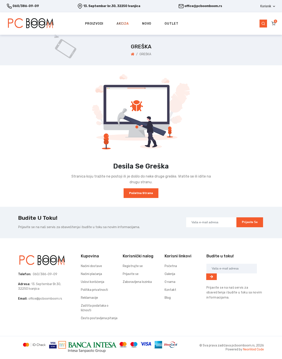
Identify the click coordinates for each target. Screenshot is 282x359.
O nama (170, 282)
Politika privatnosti (94, 290)
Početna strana (141, 193)
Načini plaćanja (91, 274)
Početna (171, 266)
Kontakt (170, 290)
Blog (168, 298)
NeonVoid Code (253, 349)
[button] (267, 6)
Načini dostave (91, 266)
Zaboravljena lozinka (137, 282)
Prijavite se (250, 222)
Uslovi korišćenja (92, 282)
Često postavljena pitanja (99, 318)
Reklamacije (89, 298)
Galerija (170, 274)
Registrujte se (133, 266)
